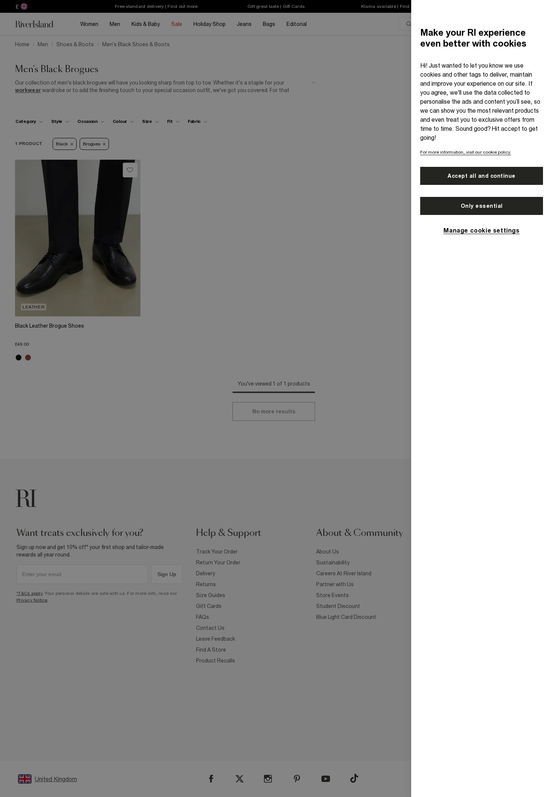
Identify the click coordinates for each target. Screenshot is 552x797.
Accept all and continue (482, 176)
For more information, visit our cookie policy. (465, 152)
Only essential (482, 206)
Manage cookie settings (481, 230)
